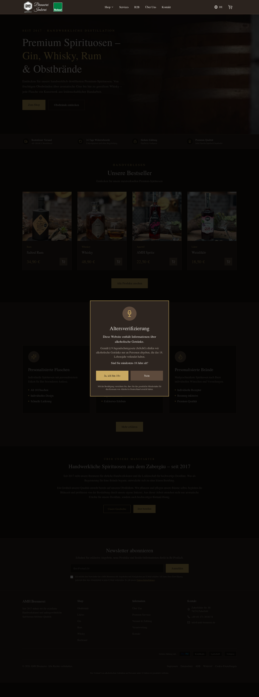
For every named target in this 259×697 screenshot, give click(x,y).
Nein (147, 375)
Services (124, 7)
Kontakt (166, 7)
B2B (137, 7)
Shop (107, 7)
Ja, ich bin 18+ (112, 375)
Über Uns (150, 7)
